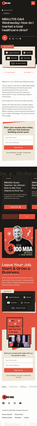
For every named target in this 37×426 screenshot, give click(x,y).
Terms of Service (7, 414)
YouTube (14, 58)
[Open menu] (33, 3)
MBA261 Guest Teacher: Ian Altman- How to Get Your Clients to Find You (14, 187)
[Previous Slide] (10, 216)
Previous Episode (10, 72)
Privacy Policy (19, 414)
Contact (26, 417)
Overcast (27, 58)
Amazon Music (21, 63)
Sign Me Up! (18, 147)
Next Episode (27, 72)
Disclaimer (18, 417)
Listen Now (14, 207)
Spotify (28, 52)
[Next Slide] (27, 216)
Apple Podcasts (14, 52)
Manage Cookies (7, 417)
